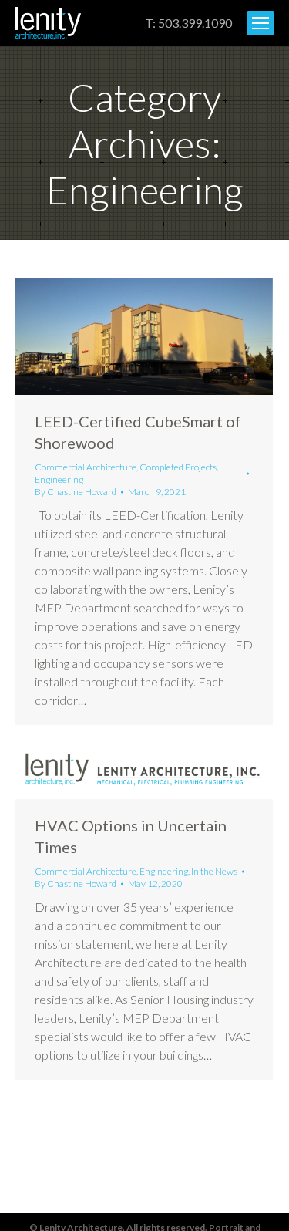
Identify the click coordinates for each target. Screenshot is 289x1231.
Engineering (59, 479)
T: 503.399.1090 (188, 22)
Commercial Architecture (85, 467)
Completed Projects (178, 467)
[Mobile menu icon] (260, 23)
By (75, 491)
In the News (214, 871)
